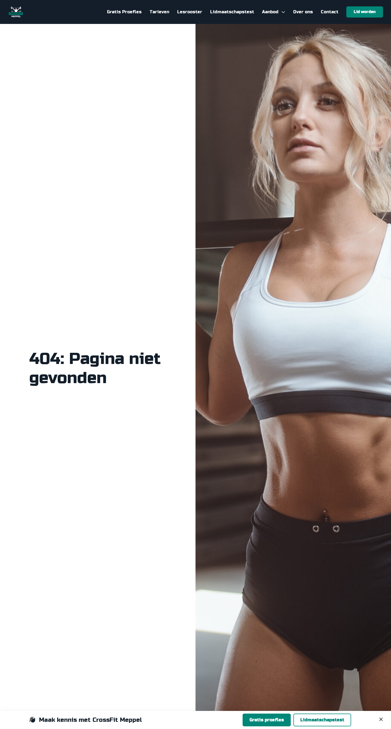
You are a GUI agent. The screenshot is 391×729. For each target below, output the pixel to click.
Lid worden (365, 12)
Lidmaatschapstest (322, 719)
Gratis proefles (266, 719)
